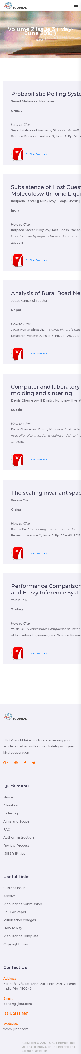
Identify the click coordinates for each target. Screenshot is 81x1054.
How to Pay (12, 928)
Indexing (10, 813)
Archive (9, 896)
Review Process (16, 846)
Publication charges (19, 920)
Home (39, 40)
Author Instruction (18, 837)
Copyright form (15, 944)
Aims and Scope (16, 821)
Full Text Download (36, 154)
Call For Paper (14, 912)
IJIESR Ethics (14, 854)
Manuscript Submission (22, 904)
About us (10, 805)
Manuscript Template (20, 936)
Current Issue (14, 888)
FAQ (6, 829)
